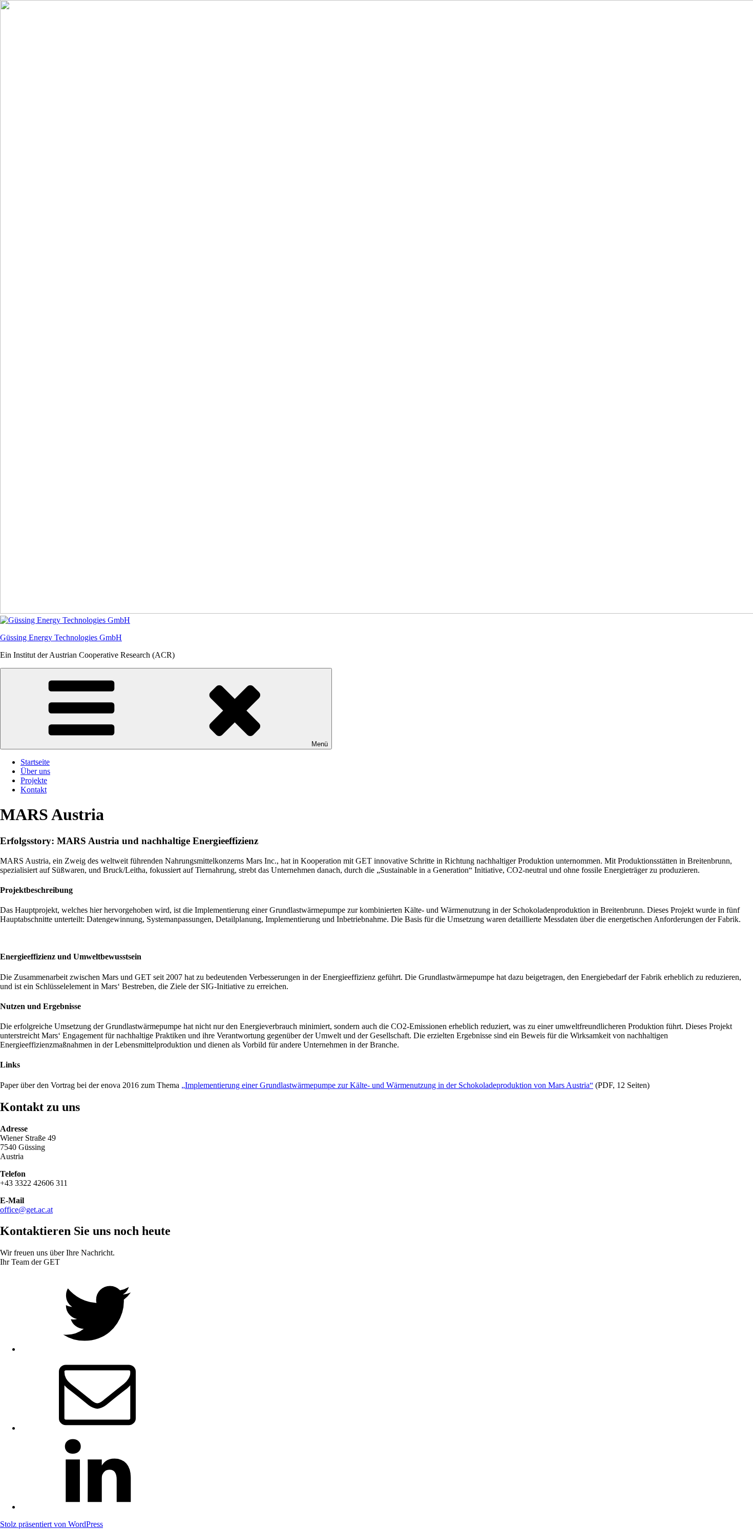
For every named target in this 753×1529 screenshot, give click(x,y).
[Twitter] (97, 1349)
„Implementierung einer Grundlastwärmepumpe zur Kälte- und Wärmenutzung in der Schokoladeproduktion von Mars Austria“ (387, 1085)
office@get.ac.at (26, 1209)
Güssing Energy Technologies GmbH (61, 637)
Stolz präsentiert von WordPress (51, 1524)
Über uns (35, 771)
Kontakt (33, 789)
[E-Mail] (97, 1427)
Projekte (33, 780)
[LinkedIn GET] (97, 1506)
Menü (319, 744)
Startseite (35, 762)
